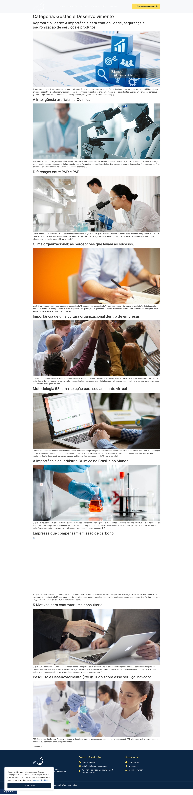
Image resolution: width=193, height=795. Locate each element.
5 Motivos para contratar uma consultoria (67, 605)
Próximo (37, 746)
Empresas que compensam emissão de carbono (73, 533)
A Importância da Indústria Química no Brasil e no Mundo (81, 461)
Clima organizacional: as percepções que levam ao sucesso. (83, 244)
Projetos (95, 6)
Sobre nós (72, 6)
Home (62, 6)
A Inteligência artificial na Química (61, 99)
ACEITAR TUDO (29, 786)
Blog (104, 6)
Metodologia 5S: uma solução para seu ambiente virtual (80, 388)
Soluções (84, 6)
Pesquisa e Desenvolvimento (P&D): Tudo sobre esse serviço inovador (92, 677)
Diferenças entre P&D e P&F (56, 172)
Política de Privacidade (40, 780)
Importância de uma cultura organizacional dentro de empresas (86, 316)
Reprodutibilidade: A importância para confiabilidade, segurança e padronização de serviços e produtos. (89, 25)
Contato (113, 6)
